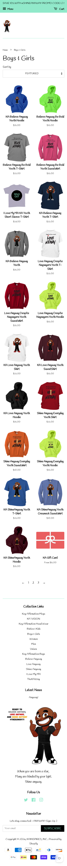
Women (33, 639)
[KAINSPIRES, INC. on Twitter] (26, 800)
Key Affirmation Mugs (33, 614)
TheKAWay (33, 679)
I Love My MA (33, 674)
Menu (10, 9)
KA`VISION (33, 619)
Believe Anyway (33, 659)
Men (33, 644)
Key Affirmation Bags (33, 654)
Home (5, 50)
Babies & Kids (33, 629)
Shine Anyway (33, 669)
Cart (61, 9)
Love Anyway (33, 664)
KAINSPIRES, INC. (37, 839)
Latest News (33, 690)
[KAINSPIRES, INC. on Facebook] (33, 800)
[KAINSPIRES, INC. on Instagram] (41, 800)
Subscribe (52, 829)
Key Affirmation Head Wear (33, 624)
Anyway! (33, 697)
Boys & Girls (33, 634)
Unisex (33, 649)
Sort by (7, 67)
